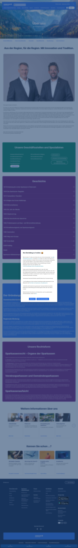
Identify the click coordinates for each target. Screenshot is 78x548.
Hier (39, 258)
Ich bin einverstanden (43, 299)
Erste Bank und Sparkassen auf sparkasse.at (38, 282)
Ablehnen (32, 299)
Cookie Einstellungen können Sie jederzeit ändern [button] (33, 266)
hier (36, 293)
